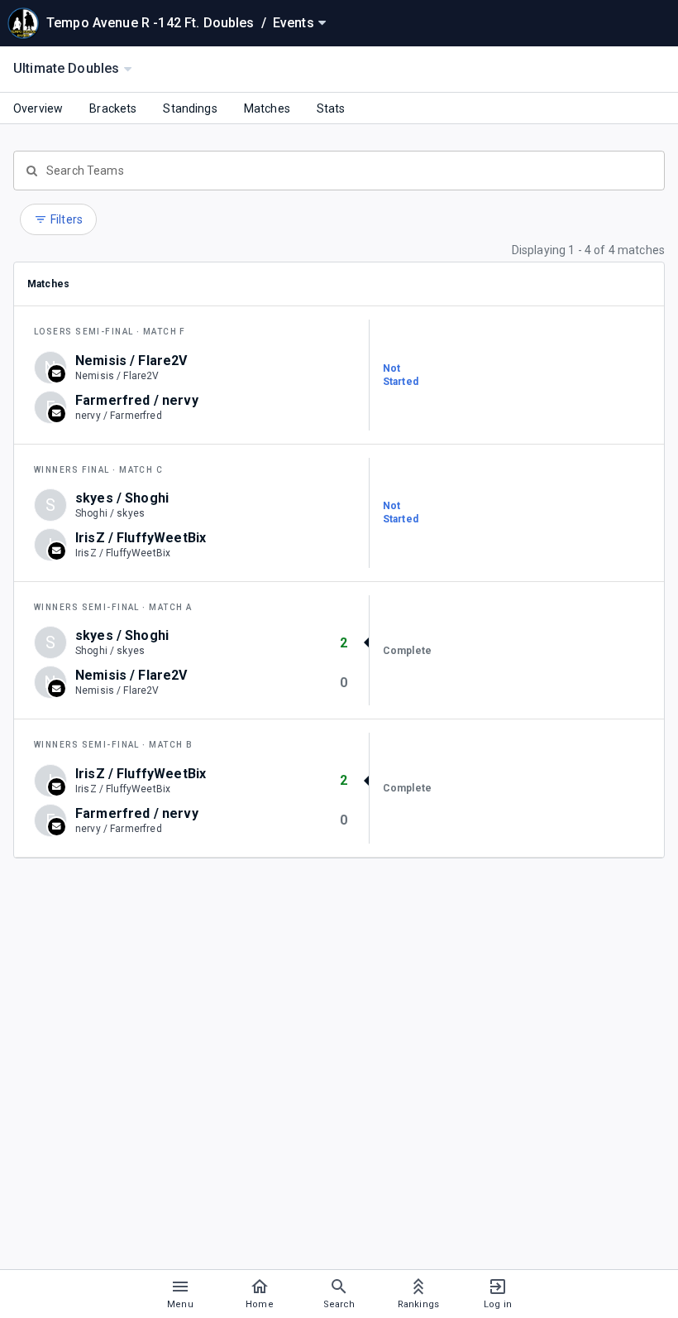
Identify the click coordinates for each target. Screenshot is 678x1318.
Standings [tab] (190, 108)
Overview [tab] (38, 108)
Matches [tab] (267, 108)
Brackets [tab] (112, 108)
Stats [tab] (331, 108)
